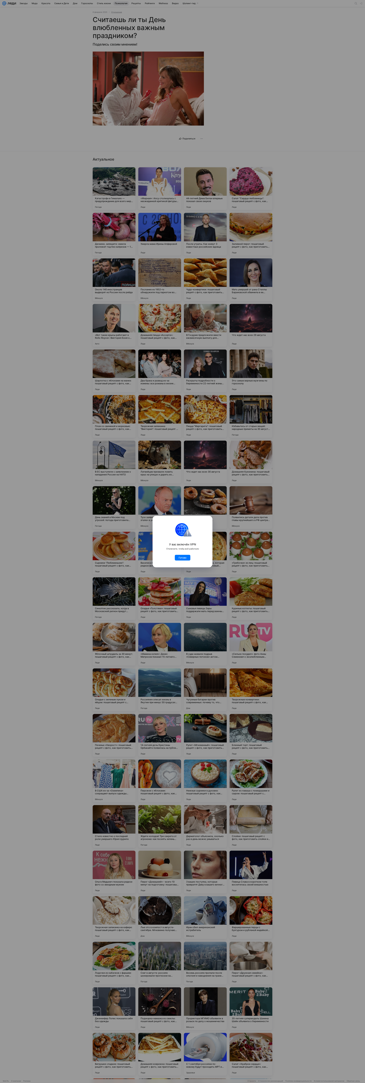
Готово (182, 557)
